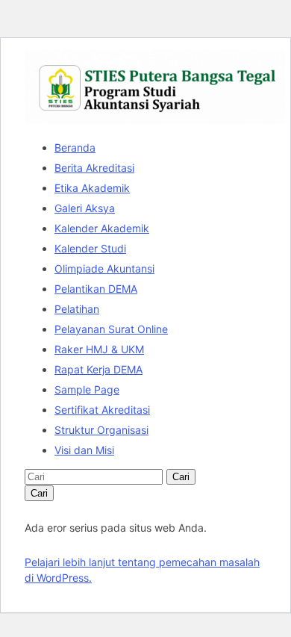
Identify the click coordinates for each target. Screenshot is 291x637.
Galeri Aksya (84, 208)
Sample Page (86, 389)
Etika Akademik (92, 187)
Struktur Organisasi (101, 429)
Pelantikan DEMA (95, 288)
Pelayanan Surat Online (111, 329)
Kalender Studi (90, 248)
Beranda (75, 147)
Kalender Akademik (101, 228)
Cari (181, 476)
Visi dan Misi (84, 450)
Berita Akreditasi (94, 167)
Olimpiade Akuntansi (104, 268)
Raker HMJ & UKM (99, 349)
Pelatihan (76, 308)
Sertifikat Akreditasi (102, 409)
